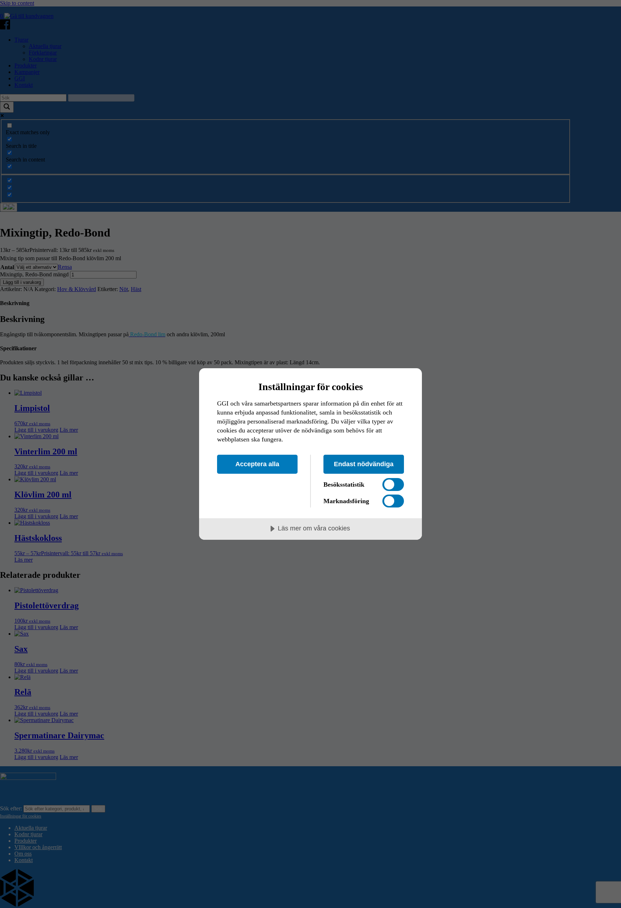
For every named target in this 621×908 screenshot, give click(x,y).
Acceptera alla (257, 464)
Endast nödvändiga (364, 464)
